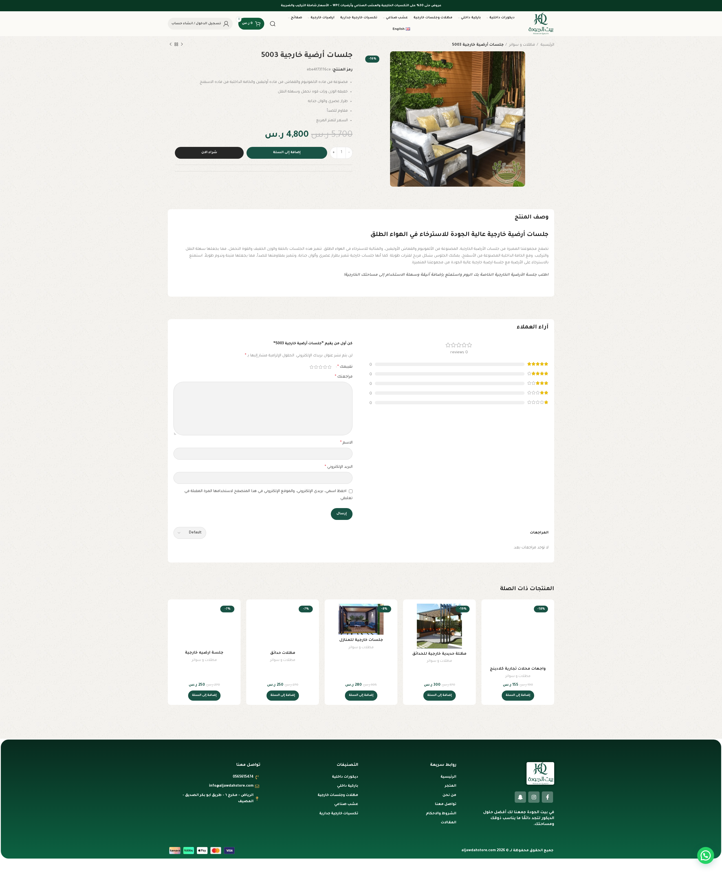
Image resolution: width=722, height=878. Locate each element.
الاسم (346, 443)
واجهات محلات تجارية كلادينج (518, 669)
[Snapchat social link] (520, 797)
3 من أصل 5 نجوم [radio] (320, 367)
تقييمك (345, 367)
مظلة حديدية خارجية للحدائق (439, 654)
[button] (518, 696)
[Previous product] (182, 44)
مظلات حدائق (282, 653)
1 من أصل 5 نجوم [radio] (329, 367)
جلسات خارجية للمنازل (361, 640)
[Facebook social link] (547, 797)
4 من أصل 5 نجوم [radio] (316, 367)
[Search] (272, 23)
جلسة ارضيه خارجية (204, 653)
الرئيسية (547, 45)
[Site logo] (540, 24)
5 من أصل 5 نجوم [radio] (311, 367)
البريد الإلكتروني (339, 467)
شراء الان (209, 153)
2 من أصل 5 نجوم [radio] (325, 367)
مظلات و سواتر (521, 45)
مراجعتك (344, 377)
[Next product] (170, 44)
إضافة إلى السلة (287, 153)
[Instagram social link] (534, 797)
